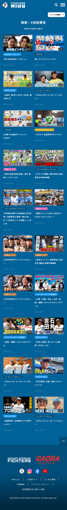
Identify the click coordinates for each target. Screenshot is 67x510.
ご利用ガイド (32, 479)
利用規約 (21, 484)
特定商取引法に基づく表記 (33, 489)
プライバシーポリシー (40, 484)
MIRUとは (16, 479)
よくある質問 (49, 479)
